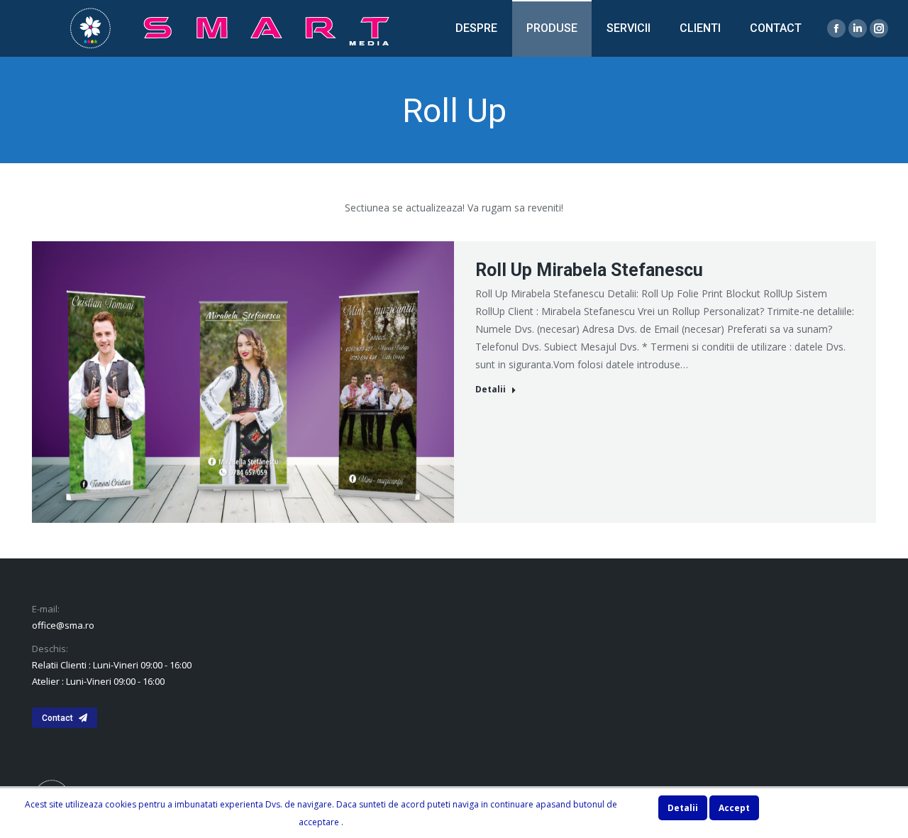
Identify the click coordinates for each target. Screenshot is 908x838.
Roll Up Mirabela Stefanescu (589, 270)
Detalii (490, 389)
